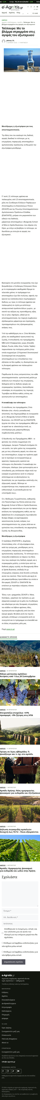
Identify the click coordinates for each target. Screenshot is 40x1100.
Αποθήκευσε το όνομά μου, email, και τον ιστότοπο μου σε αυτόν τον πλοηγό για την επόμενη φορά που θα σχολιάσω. (20, 933)
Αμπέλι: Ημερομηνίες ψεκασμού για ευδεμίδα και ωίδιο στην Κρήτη (17, 869)
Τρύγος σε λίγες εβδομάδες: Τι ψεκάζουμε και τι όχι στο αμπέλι (16, 752)
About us (5, 1042)
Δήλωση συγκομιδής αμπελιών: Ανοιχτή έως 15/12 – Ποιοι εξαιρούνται (19, 830)
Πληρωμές (5, 1015)
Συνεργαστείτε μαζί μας (11, 1031)
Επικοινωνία (6, 1035)
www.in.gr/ (10, 629)
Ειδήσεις (5, 992)
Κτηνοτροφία (7, 1007)
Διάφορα (5, 1018)
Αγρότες (12, 13)
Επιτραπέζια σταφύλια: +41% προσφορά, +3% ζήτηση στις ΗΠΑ (16, 713)
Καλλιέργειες (12, 22)
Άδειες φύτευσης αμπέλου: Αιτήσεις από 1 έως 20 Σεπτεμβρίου (17, 675)
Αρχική (4, 13)
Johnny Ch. (10, 41)
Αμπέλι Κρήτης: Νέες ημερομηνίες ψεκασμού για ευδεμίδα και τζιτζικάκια (20, 791)
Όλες (35, 13)
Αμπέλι (4, 20)
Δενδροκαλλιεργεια (9, 1003)
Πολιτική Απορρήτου (9, 1039)
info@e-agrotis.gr (8, 1062)
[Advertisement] (20, 103)
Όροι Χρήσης (6, 1028)
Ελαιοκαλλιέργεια (8, 1000)
